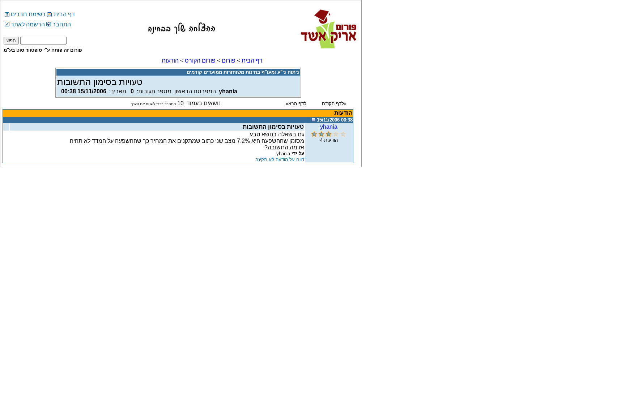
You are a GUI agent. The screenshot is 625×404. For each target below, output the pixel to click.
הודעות (170, 61)
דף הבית (64, 14)
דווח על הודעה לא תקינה (279, 159)
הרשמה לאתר (27, 24)
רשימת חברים (28, 14)
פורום (228, 61)
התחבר (61, 24)
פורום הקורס (200, 61)
